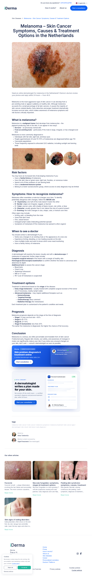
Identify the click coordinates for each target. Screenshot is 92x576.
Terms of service (35, 569)
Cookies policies (74, 568)
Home (45, 547)
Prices (45, 549)
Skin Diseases (16, 18)
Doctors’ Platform (49, 562)
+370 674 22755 (66, 3)
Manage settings (8, 571)
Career (45, 558)
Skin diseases (47, 556)
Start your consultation (24, 402)
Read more (9, 493)
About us (46, 553)
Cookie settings (77, 570)
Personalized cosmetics (51, 560)
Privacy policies (55, 569)
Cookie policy (16, 563)
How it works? (48, 551)
